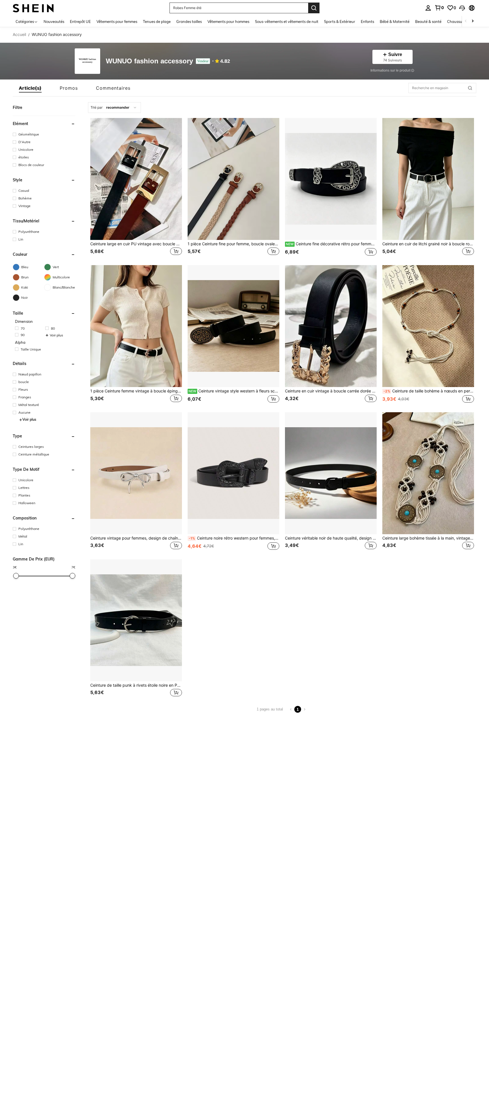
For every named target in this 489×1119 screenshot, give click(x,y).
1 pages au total (270, 709)
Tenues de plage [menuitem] (157, 21)
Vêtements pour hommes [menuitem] (228, 21)
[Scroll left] (466, 21)
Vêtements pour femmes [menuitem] (116, 21)
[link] (439, 7)
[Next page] (304, 709)
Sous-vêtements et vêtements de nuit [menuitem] (286, 21)
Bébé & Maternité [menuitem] (394, 21)
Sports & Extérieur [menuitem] (339, 21)
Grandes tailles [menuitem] (189, 21)
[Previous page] (291, 709)
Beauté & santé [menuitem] (428, 21)
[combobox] (114, 107)
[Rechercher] (313, 8)
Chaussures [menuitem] (457, 21)
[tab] (30, 88)
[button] (462, 8)
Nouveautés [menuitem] (54, 21)
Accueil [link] (19, 34)
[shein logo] (33, 8)
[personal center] (428, 8)
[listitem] (136, 187)
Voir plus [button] (56, 335)
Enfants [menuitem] (367, 21)
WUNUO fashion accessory (149, 61)
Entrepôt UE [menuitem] (80, 21)
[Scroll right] (473, 21)
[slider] (16, 576)
